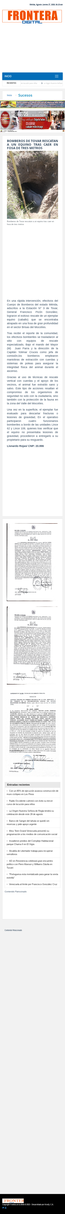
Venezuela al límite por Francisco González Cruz (33, 884)
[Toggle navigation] (56, 76)
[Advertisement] (32, 49)
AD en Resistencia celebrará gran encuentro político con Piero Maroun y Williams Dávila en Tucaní (30, 864)
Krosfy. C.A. (49, 1204)
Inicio (8, 76)
